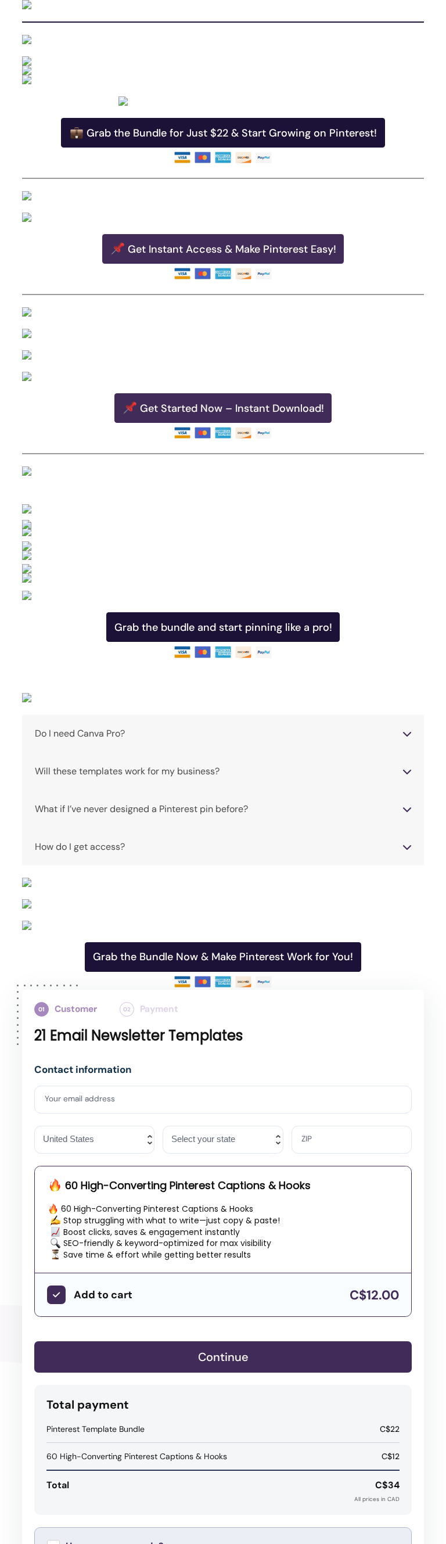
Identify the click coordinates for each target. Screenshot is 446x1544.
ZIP (306, 1139)
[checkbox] (56, 1295)
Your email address (80, 1098)
